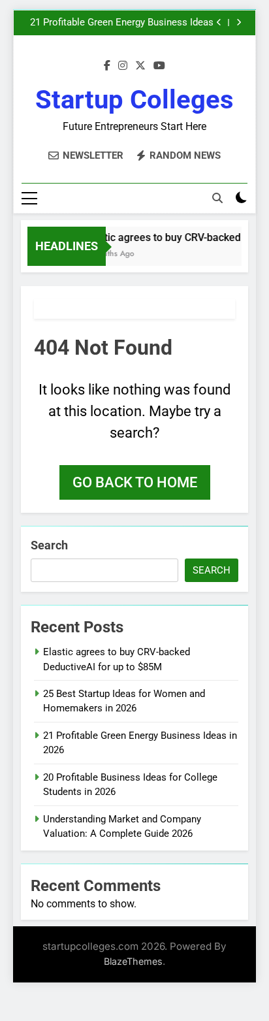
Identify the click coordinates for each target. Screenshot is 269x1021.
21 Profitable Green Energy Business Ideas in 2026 (122, 23)
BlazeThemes (133, 961)
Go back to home (134, 482)
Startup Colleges (134, 99)
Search (49, 545)
